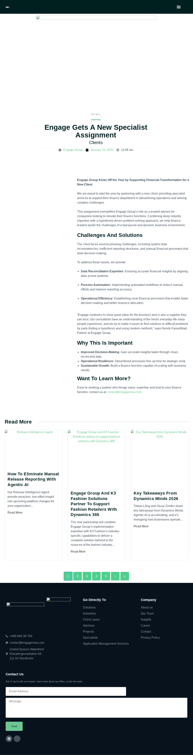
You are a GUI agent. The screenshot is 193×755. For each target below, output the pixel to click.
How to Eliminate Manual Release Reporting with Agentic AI (33, 479)
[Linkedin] (9, 738)
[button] (178, 7)
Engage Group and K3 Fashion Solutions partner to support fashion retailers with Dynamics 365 (94, 504)
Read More (15, 512)
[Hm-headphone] (17, 738)
